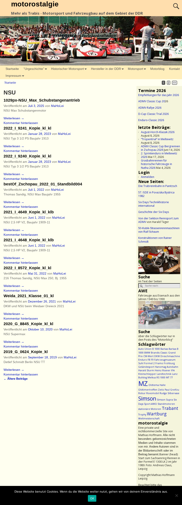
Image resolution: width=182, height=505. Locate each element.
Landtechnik (164, 373)
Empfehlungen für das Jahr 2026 (158, 95)
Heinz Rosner (162, 370)
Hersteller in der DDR (106, 69)
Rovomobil (152, 393)
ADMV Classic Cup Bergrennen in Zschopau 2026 (160, 148)
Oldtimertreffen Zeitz (151, 389)
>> (174, 82)
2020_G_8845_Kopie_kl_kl (28, 324)
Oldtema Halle (157, 385)
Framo (159, 363)
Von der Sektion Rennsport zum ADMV (158, 220)
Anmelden (147, 177)
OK (92, 498)
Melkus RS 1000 (156, 377)
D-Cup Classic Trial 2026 (153, 114)
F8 (149, 359)
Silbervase (173, 393)
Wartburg (156, 414)
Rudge (163, 393)
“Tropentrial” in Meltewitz (157, 139)
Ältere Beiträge (16, 378)
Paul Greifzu (172, 389)
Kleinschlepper (147, 373)
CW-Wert (148, 356)
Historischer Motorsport (67, 69)
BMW (147, 352)
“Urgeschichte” (34, 69)
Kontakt (174, 69)
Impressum (13, 75)
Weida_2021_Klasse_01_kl (29, 296)
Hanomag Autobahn (166, 366)
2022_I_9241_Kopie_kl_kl (27, 128)
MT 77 (169, 377)
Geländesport (146, 366)
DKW (157, 356)
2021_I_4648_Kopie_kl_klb (29, 240)
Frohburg (169, 363)
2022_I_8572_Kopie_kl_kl (27, 268)
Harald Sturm (146, 370)
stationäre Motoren (149, 409)
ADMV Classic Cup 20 (151, 101)
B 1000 (156, 348)
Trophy (142, 414)
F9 (152, 359)
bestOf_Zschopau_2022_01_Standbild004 (43, 184)
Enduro (142, 359)
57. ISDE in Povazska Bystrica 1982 (156, 194)
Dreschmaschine (170, 356)
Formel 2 (149, 363)
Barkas (164, 348)
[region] (159, 260)
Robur (142, 393)
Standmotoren (166, 403)
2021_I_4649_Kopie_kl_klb (29, 212)
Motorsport (135, 69)
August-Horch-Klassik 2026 (157, 132)
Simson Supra (165, 399)
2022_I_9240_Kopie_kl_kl (27, 156)
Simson (147, 398)
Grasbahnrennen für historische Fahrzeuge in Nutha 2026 (156, 164)
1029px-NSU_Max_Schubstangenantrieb (42, 100)
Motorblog (157, 69)
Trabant (170, 408)
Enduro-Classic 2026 (151, 120)
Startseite (12, 69)
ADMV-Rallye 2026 (149, 108)
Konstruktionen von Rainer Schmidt (155, 239)
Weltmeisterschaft (149, 418)
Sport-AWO (150, 403)
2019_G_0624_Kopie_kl (26, 352)
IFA (173, 370)
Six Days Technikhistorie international (153, 204)
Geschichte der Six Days (153, 212)
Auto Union (145, 348)
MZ (143, 383)
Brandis (155, 352)
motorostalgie (35, 4)
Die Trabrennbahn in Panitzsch (157, 186)
